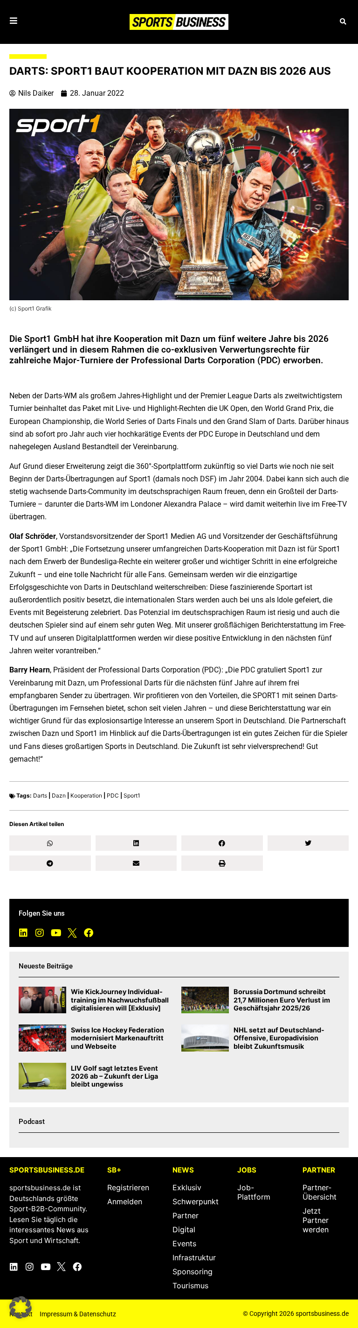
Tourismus (190, 1285)
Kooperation (86, 795)
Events (184, 1243)
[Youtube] (56, 933)
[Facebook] (88, 933)
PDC (113, 795)
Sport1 (132, 795)
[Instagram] (39, 933)
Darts (40, 795)
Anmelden (124, 1201)
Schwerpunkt (195, 1201)
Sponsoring (192, 1271)
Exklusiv (186, 1187)
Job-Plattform (253, 1192)
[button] (343, 22)
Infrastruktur (194, 1257)
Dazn (59, 795)
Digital (183, 1229)
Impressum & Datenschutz (78, 1314)
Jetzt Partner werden (316, 1220)
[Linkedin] (23, 933)
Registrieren (128, 1187)
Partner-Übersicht (320, 1192)
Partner (185, 1215)
